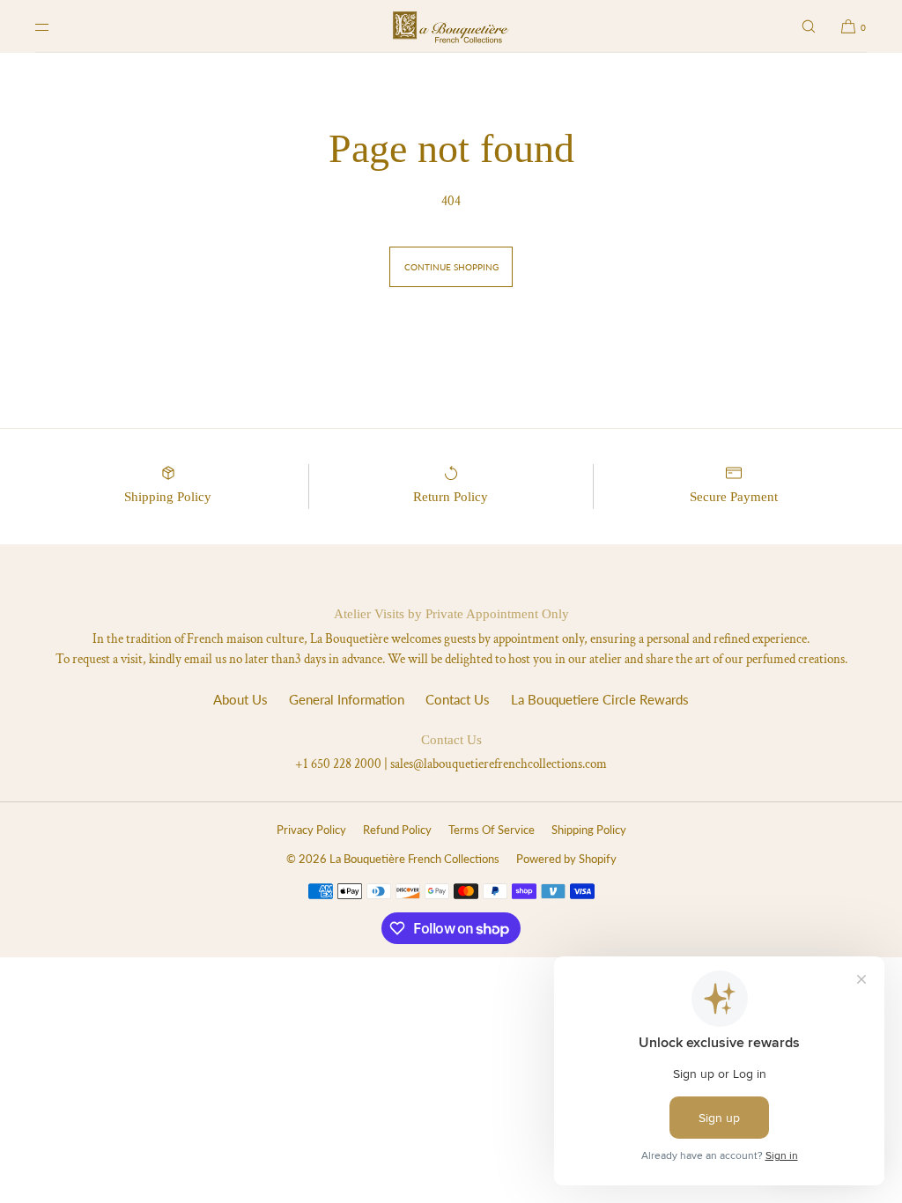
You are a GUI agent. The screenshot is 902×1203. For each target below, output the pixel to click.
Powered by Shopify (566, 859)
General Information (346, 699)
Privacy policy (311, 830)
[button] (808, 26)
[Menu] (56, 26)
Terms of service (491, 830)
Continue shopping (451, 267)
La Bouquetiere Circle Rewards (600, 699)
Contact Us (457, 699)
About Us (240, 699)
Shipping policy (588, 830)
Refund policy (397, 830)
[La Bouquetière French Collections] (450, 26)
